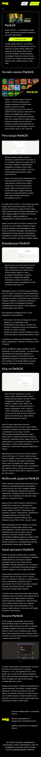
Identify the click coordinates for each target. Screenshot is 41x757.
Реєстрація (34, 3)
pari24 (20, 178)
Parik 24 (8, 270)
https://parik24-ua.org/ (13, 109)
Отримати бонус (20, 39)
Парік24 (9, 214)
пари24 (19, 349)
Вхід (24, 3)
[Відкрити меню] (3, 9)
